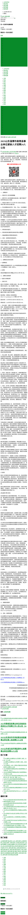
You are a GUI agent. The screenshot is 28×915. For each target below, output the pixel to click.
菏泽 (4, 64)
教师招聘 (5, 9)
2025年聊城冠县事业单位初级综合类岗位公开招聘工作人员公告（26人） (13, 726)
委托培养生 (18, 849)
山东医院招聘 (4, 841)
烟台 (4, 50)
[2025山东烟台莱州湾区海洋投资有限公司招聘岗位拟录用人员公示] (15, 800)
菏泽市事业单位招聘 (13, 854)
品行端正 (15, 851)
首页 (4, 38)
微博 (2, 35)
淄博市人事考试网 (12, 707)
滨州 (4, 62)
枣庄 (4, 115)
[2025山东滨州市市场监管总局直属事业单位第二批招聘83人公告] (14, 733)
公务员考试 (6, 2)
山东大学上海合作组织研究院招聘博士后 (14, 779)
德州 (4, 43)
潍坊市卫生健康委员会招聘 (7, 853)
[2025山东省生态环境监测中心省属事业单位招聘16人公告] (14, 744)
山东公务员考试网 (6, 846)
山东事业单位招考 (19, 842)
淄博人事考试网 (12, 137)
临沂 (4, 45)
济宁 (4, 55)
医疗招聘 (5, 7)
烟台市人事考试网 (10, 849)
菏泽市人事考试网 (7, 851)
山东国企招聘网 (11, 844)
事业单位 (5, 3)
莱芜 (4, 65)
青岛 (4, 41)
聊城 (4, 60)
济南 (4, 40)
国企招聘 (5, 5)
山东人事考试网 (17, 841)
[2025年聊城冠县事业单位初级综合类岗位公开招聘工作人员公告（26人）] (14, 719)
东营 (4, 48)
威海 (4, 52)
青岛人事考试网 (18, 847)
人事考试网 (12, 842)
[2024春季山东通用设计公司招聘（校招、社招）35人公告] (15, 759)
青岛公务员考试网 (16, 846)
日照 (4, 59)
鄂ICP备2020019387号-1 (6, 893)
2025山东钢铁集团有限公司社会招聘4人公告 (15, 830)
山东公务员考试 (19, 844)
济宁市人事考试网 (8, 847)
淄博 (4, 47)
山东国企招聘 (5, 842)
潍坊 (4, 53)
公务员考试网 (12, 151)
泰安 (4, 57)
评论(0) (17, 153)
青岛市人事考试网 (22, 851)
